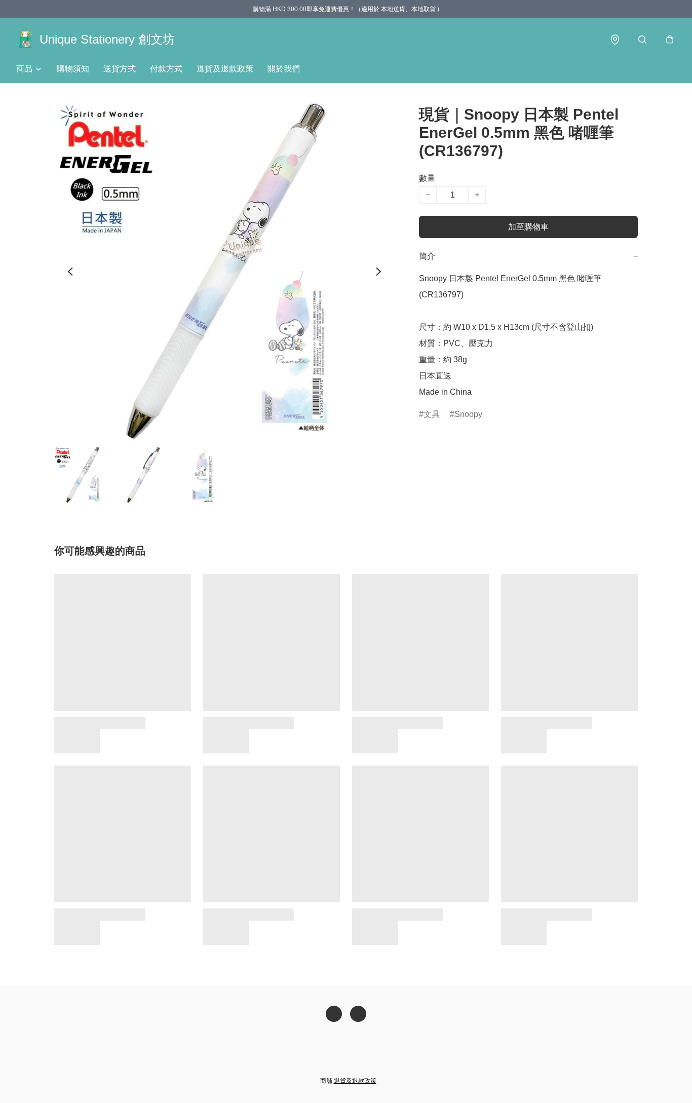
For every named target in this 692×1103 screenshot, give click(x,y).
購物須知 (73, 68)
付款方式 (166, 68)
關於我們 (283, 68)
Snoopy (468, 414)
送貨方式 (119, 68)
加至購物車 (528, 226)
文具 (432, 414)
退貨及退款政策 (225, 68)
